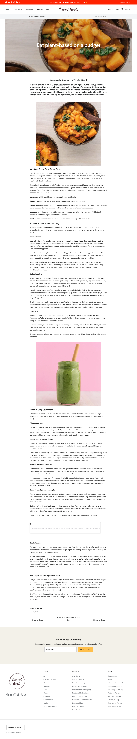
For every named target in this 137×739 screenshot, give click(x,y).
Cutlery (46, 703)
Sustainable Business (80, 693)
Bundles (46, 686)
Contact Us (112, 676)
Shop (7, 9)
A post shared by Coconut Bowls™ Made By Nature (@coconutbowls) (54, 528)
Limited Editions (50, 706)
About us (29, 9)
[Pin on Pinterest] (41, 608)
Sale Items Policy (115, 703)
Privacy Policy (113, 700)
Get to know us (78, 679)
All (44, 676)
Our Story (76, 676)
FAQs (110, 679)
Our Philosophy (78, 683)
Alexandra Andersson (61, 80)
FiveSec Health (80, 80)
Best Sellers (48, 683)
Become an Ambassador (82, 700)
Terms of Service (114, 696)
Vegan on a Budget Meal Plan (45, 582)
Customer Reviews (79, 686)
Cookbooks (48, 700)
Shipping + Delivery (115, 690)
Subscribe (85, 649)
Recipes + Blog (43, 9)
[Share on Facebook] (38, 608)
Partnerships (77, 703)
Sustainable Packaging (81, 690)
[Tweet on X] (35, 608)
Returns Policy (114, 693)
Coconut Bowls (49, 679)
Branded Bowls (78, 706)
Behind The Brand (79, 696)
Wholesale (18, 9)
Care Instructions (115, 686)
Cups (45, 693)
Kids (45, 690)
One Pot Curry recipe (58, 515)
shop (37, 599)
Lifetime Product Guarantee (119, 683)
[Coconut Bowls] (68, 9)
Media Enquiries (114, 706)
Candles (46, 696)
